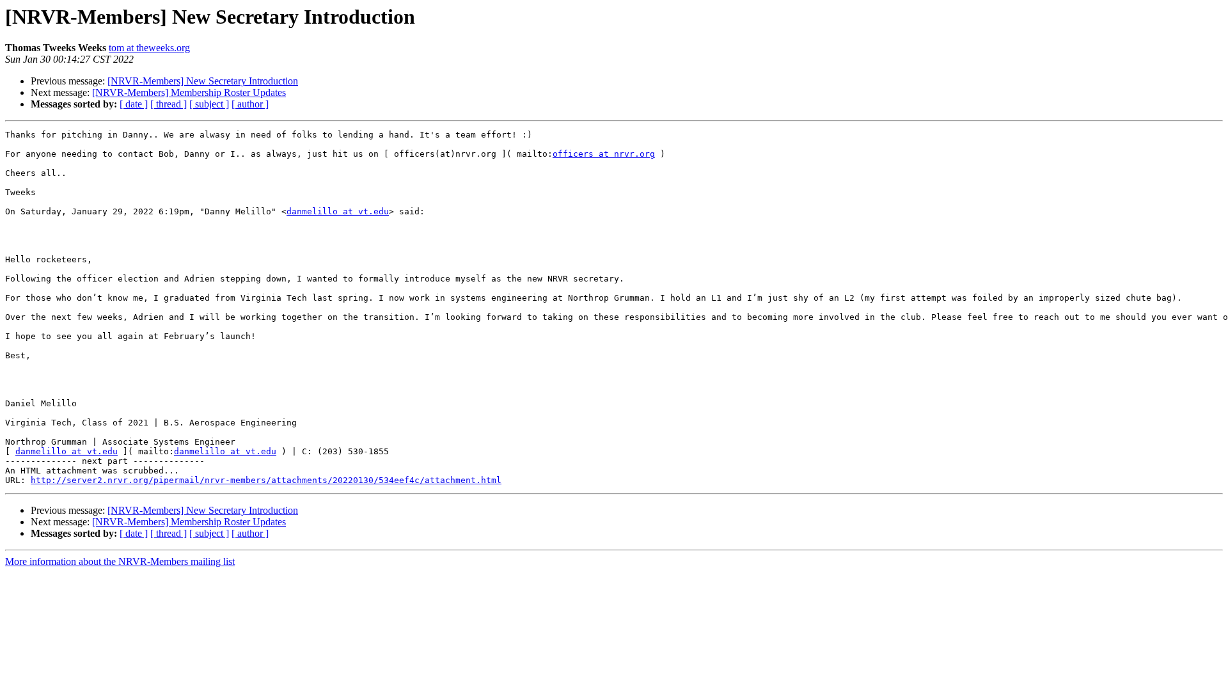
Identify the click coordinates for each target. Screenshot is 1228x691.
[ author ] (250, 104)
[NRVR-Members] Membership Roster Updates (189, 92)
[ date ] (134, 104)
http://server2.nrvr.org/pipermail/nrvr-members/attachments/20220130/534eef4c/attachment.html (266, 480)
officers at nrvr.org (604, 154)
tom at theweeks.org (149, 47)
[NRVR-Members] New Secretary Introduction (202, 80)
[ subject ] (209, 104)
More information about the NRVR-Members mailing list (120, 561)
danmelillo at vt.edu (338, 211)
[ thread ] (168, 104)
